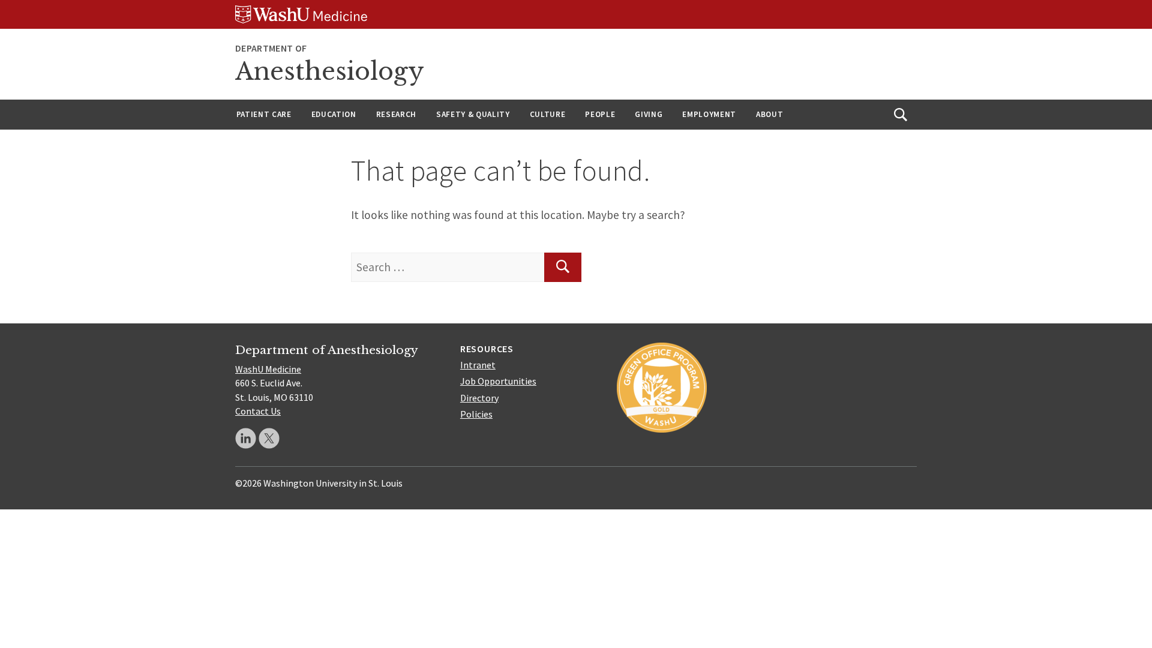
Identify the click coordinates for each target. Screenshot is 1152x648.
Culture (548, 114)
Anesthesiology (329, 71)
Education (333, 114)
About (769, 114)
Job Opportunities (498, 381)
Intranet (478, 365)
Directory (479, 398)
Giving (648, 114)
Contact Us (258, 411)
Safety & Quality (473, 114)
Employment (709, 114)
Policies (476, 414)
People (600, 114)
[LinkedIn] (245, 438)
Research (396, 114)
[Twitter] (269, 438)
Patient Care (264, 114)
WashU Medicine (268, 369)
